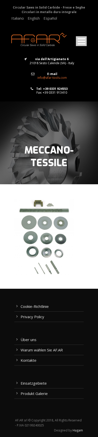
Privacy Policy (32, 316)
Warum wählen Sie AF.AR (42, 349)
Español (50, 18)
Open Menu (81, 41)
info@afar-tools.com (52, 78)
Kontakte (28, 360)
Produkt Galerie (34, 393)
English (34, 18)
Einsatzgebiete (34, 383)
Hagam (78, 430)
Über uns (28, 339)
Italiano (17, 18)
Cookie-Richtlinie (35, 306)
